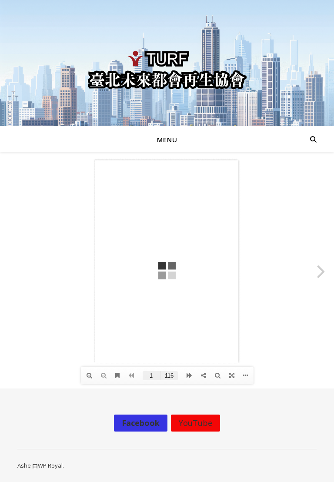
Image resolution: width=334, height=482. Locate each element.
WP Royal (50, 465)
